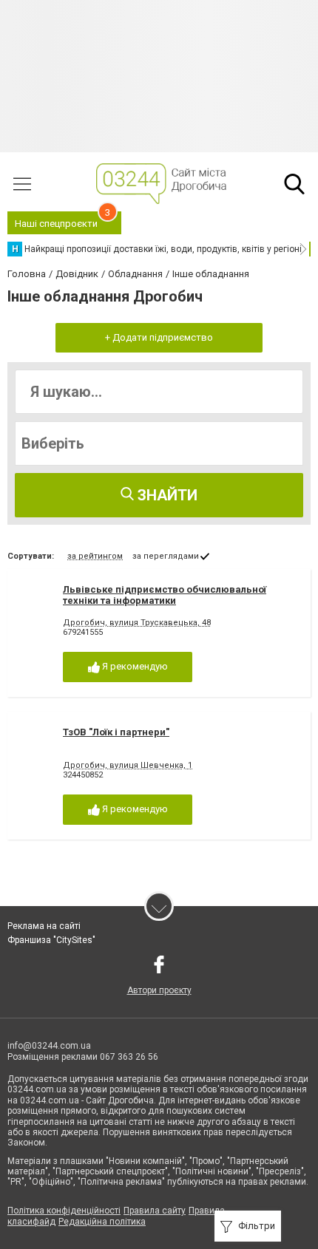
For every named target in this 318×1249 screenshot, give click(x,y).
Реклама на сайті (44, 926)
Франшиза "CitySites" (51, 940)
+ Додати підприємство (159, 337)
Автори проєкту (159, 990)
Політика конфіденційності (64, 1210)
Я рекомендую (134, 666)
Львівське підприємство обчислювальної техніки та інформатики (164, 595)
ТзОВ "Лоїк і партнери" (116, 732)
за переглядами (165, 556)
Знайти (165, 495)
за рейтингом (95, 556)
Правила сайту (155, 1210)
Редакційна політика (102, 1221)
